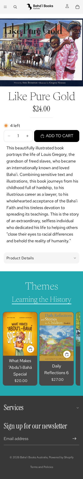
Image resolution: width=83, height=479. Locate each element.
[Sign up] (74, 439)
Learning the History (41, 300)
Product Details (20, 258)
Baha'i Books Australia (33, 457)
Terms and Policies (41, 467)
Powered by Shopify (61, 457)
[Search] (15, 7)
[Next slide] (71, 349)
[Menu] (5, 7)
